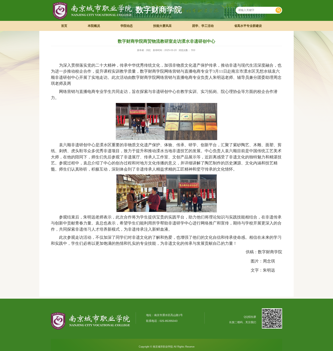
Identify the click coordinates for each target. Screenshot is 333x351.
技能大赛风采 (162, 25)
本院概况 (94, 25)
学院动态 (126, 25)
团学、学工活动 (203, 25)
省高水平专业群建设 (248, 25)
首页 (64, 25)
